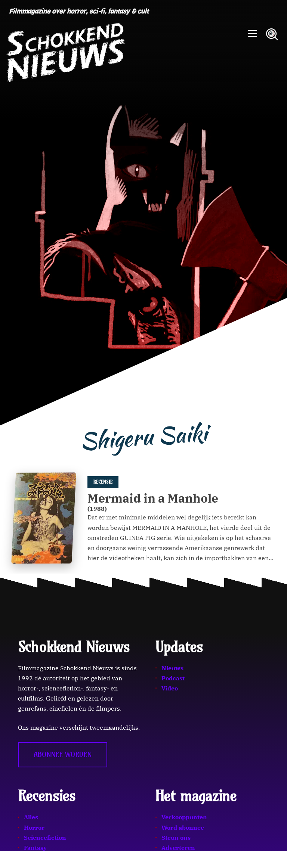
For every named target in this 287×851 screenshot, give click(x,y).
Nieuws (172, 668)
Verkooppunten (184, 817)
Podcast (173, 678)
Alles (31, 817)
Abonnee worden (63, 754)
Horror (34, 827)
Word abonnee (182, 827)
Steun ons (176, 837)
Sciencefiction (45, 837)
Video (169, 688)
